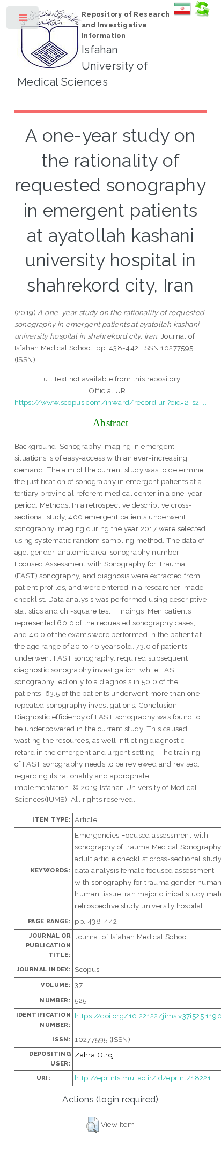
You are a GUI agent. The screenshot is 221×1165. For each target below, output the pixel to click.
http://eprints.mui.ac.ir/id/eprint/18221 (143, 1078)
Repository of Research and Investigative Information (126, 25)
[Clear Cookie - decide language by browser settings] (201, 14)
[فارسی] (182, 14)
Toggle (23, 20)
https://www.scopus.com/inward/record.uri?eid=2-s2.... (110, 402)
